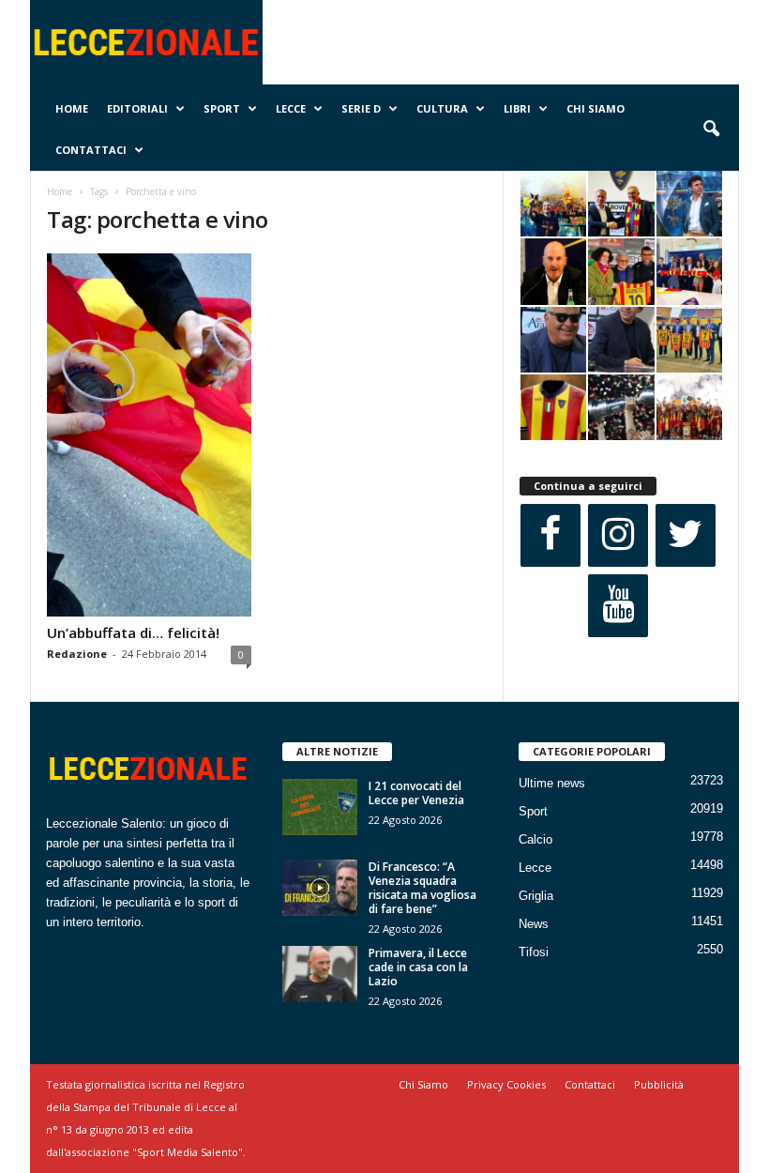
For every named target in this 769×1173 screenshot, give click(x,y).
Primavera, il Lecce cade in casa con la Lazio (418, 967)
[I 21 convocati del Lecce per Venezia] (319, 807)
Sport (222, 108)
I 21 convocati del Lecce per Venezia (416, 793)
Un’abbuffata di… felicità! (133, 632)
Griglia (536, 896)
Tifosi (534, 952)
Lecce (291, 108)
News (534, 924)
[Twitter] (686, 535)
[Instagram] (618, 535)
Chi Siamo (595, 108)
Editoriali (137, 108)
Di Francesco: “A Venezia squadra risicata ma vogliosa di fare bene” (422, 888)
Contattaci (91, 150)
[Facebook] (550, 535)
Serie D (361, 108)
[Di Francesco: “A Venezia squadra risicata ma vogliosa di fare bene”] (319, 888)
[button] (710, 129)
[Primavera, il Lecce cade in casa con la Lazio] (319, 974)
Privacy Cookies (506, 1084)
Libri (517, 108)
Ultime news (552, 783)
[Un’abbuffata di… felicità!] (149, 435)
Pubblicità (659, 1084)
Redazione (77, 654)
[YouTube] (618, 605)
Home (71, 108)
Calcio (535, 839)
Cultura (442, 108)
